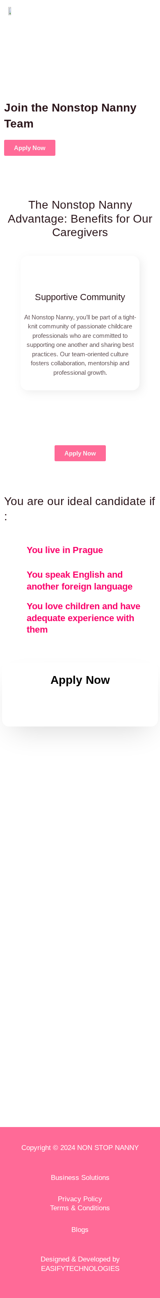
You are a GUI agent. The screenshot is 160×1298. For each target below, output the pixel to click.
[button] (11, 334)
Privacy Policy (80, 1199)
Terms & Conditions (80, 1208)
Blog (78, 1230)
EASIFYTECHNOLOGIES (80, 1269)
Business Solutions (80, 1178)
